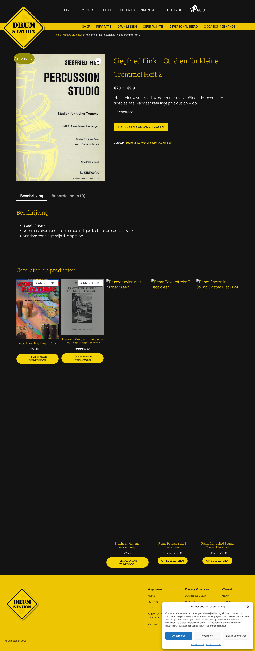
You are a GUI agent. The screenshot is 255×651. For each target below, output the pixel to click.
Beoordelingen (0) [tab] (69, 195)
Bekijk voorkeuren (236, 635)
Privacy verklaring (214, 644)
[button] (248, 606)
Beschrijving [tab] (31, 195)
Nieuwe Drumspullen (74, 34)
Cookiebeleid (197, 644)
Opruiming (165, 142)
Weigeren (207, 635)
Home (58, 34)
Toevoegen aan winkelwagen (141, 127)
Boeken (130, 142)
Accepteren (178, 635)
